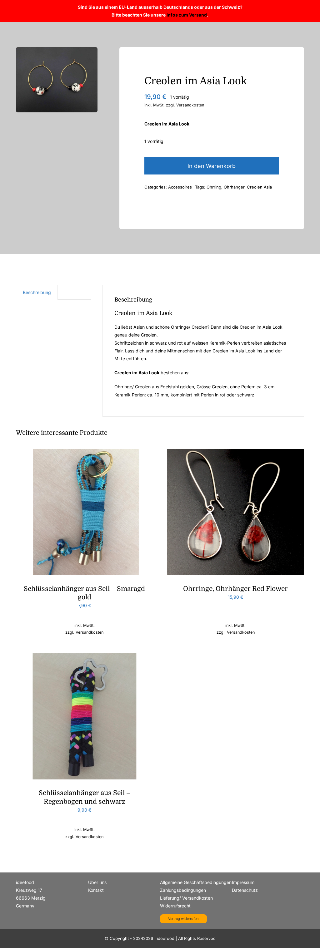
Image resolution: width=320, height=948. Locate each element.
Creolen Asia (259, 186)
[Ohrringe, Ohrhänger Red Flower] (235, 453)
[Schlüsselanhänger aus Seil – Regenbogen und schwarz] (84, 657)
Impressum (243, 882)
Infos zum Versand (187, 14)
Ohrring (214, 186)
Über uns (97, 882)
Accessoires (180, 186)
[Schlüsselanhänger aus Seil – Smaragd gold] (84, 453)
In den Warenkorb (212, 166)
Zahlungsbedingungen (183, 890)
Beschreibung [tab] (37, 292)
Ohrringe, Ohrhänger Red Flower (235, 588)
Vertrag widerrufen (183, 918)
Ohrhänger (234, 186)
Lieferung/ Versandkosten (186, 898)
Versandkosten (190, 105)
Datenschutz (245, 890)
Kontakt (96, 890)
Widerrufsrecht (175, 905)
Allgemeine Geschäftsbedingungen (196, 882)
